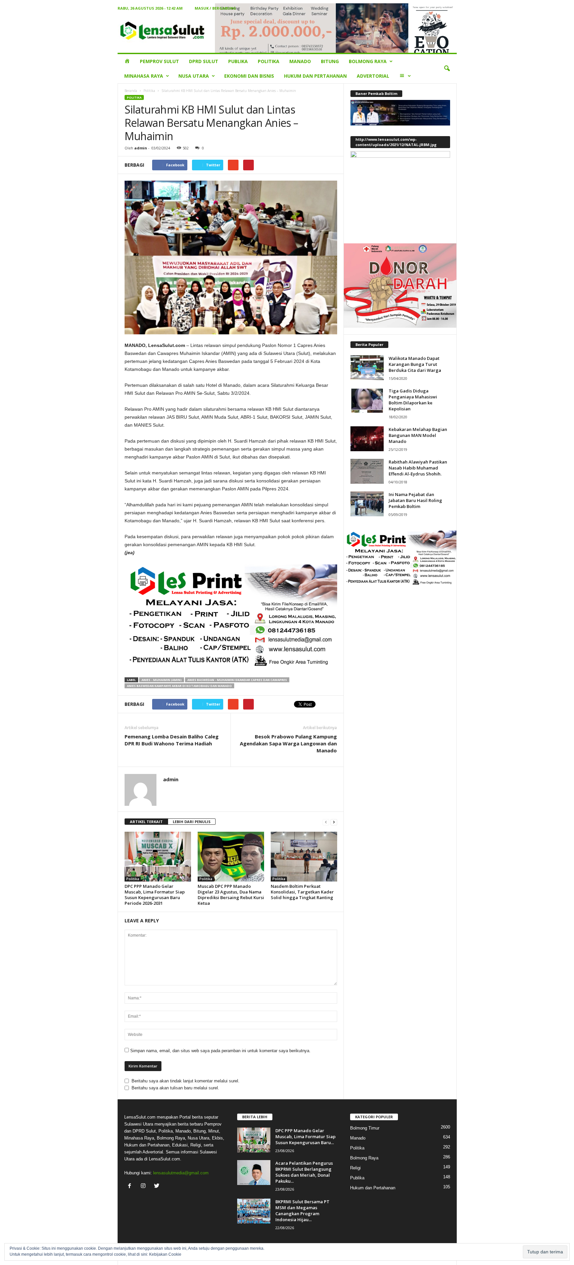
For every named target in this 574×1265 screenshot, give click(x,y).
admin (140, 147)
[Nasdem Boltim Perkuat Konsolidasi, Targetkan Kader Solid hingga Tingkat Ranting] (304, 857)
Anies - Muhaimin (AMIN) (162, 680)
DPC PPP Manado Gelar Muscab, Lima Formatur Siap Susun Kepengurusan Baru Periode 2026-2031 (155, 894)
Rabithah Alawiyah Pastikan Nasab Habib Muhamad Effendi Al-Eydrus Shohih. (418, 468)
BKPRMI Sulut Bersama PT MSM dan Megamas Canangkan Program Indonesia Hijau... (302, 1211)
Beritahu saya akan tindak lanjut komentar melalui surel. (185, 1080)
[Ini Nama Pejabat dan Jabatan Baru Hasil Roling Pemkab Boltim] (367, 503)
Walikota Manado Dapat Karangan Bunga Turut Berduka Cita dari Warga (415, 364)
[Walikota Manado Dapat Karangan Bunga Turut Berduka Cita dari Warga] (367, 367)
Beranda (131, 90)
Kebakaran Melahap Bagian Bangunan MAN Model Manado (418, 435)
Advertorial (373, 76)
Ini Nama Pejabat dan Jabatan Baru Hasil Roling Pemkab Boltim (415, 500)
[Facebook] (131, 1186)
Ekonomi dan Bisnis (249, 76)
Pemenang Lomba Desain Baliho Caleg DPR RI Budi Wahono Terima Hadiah (172, 740)
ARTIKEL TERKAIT (146, 821)
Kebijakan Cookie (165, 1254)
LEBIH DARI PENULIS (192, 821)
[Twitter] (157, 1186)
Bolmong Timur (364, 1128)
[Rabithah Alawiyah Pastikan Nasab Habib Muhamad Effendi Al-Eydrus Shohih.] (367, 471)
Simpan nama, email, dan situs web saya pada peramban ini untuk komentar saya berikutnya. (220, 1050)
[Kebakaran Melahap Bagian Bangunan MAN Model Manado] (367, 438)
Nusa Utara (193, 76)
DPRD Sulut (203, 61)
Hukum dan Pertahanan (315, 76)
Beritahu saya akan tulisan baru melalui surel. (175, 1087)
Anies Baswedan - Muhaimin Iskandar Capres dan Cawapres (237, 680)
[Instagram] (144, 1186)
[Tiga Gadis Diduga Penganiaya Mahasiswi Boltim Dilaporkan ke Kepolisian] (367, 400)
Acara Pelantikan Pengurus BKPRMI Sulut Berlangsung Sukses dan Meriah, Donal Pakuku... (304, 1172)
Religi (355, 1167)
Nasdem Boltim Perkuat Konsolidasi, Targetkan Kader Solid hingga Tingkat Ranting (302, 891)
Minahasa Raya (143, 76)
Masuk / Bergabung (215, 8)
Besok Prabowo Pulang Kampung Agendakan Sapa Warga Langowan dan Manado (288, 743)
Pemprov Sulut (159, 61)
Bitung (330, 61)
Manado (300, 61)
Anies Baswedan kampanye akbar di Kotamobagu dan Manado (179, 686)
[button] (446, 68)
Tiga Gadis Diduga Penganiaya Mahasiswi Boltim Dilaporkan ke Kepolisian (413, 400)
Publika (238, 61)
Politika (268, 61)
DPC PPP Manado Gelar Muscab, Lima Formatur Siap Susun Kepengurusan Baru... (305, 1136)
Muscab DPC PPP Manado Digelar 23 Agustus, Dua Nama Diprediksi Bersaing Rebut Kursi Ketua (231, 894)
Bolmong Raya (368, 61)
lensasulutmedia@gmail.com (181, 1172)
